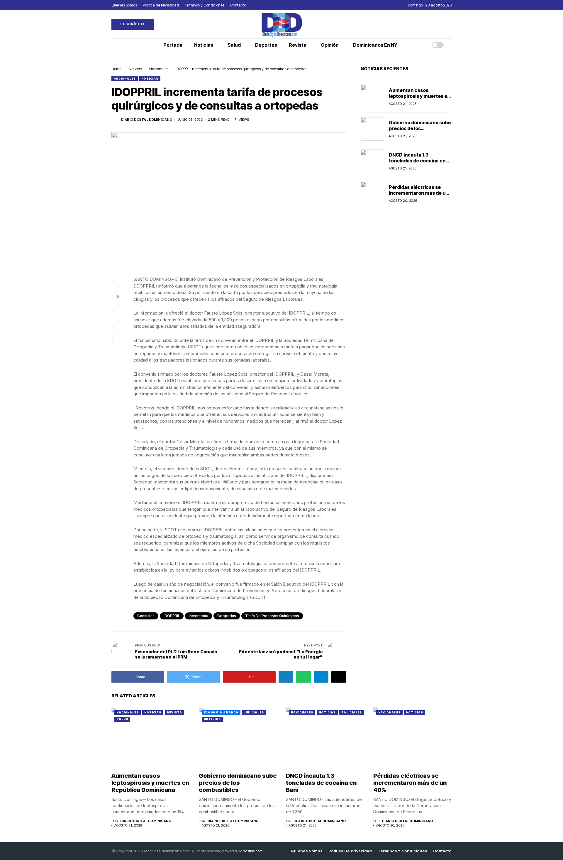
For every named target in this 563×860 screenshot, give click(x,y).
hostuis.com (253, 851)
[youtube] (450, 24)
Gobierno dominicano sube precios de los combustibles (420, 128)
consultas (146, 616)
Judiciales (254, 712)
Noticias (135, 68)
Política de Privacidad (350, 851)
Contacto (442, 851)
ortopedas (226, 616)
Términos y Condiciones (402, 851)
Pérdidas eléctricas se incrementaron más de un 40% (418, 192)
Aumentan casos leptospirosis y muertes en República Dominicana (419, 95)
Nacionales (158, 68)
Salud (122, 718)
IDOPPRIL (172, 616)
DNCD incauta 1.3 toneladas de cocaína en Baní (417, 160)
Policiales (351, 712)
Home (116, 68)
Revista (174, 712)
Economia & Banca (221, 712)
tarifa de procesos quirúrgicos (272, 616)
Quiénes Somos (307, 851)
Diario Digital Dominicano (146, 120)
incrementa (198, 616)
